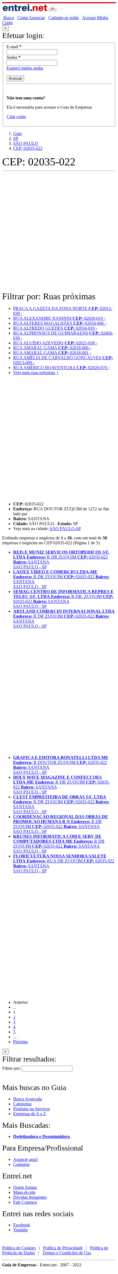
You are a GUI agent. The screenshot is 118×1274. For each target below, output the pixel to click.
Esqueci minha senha (25, 68)
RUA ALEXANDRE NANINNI (59, 318)
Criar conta (16, 116)
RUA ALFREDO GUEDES (55, 328)
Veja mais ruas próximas (36, 372)
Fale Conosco (25, 1202)
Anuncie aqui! (25, 1159)
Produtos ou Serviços (31, 1108)
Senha (14, 57)
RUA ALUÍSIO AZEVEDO (55, 343)
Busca (8, 17)
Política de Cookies (19, 1248)
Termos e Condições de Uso (66, 1252)
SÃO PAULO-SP (65, 528)
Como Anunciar (31, 17)
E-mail (14, 46)
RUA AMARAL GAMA (52, 348)
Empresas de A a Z (29, 1113)
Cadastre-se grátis (63, 17)
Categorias (22, 1104)
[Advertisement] (59, 232)
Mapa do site (24, 1192)
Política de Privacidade (63, 1248)
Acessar (15, 78)
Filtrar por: (11, 1068)
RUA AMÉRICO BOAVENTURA (61, 367)
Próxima (20, 1041)
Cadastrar (21, 1164)
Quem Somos (25, 1187)
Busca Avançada (27, 1099)
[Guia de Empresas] (29, 12)
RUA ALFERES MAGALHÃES (59, 323)
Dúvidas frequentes (30, 1197)
